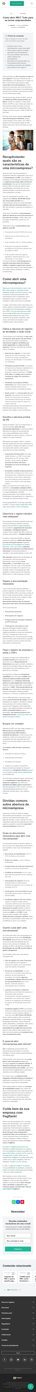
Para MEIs (23, 13)
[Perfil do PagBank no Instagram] (11, 1359)
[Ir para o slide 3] (12, 1289)
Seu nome (11, 1236)
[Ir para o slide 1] (8, 1289)
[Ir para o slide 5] (15, 1289)
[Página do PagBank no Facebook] (4, 1359)
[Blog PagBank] (31, 1359)
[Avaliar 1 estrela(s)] (14, 1197)
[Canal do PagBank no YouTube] (18, 1359)
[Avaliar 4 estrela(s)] (20, 1197)
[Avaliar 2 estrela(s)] (16, 1197)
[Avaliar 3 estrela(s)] (18, 1197)
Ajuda (18, 1353)
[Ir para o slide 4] (13, 1289)
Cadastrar (18, 1249)
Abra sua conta (17, 3)
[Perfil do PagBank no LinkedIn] (25, 1359)
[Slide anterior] (5, 1290)
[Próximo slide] (20, 1290)
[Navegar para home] (11, 13)
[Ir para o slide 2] (10, 1289)
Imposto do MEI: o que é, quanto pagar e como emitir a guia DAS (10, 1280)
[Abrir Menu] (32, 3)
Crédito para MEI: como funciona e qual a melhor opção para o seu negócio (25, 1281)
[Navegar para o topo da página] (31, 1387)
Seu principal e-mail (15, 1241)
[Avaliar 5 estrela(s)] (22, 1197)
